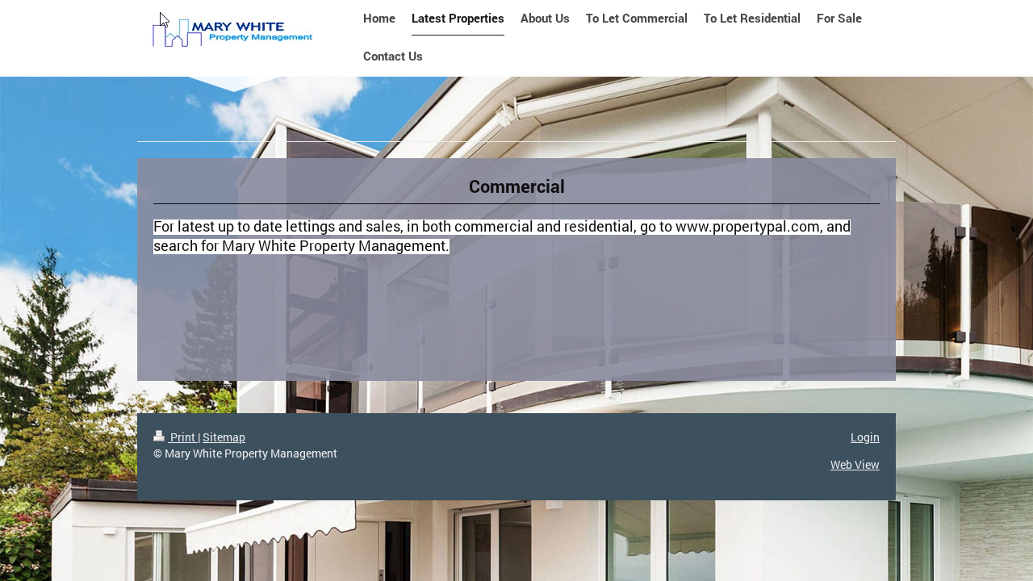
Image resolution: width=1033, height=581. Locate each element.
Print (183, 437)
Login (865, 437)
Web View (855, 464)
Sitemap (224, 437)
